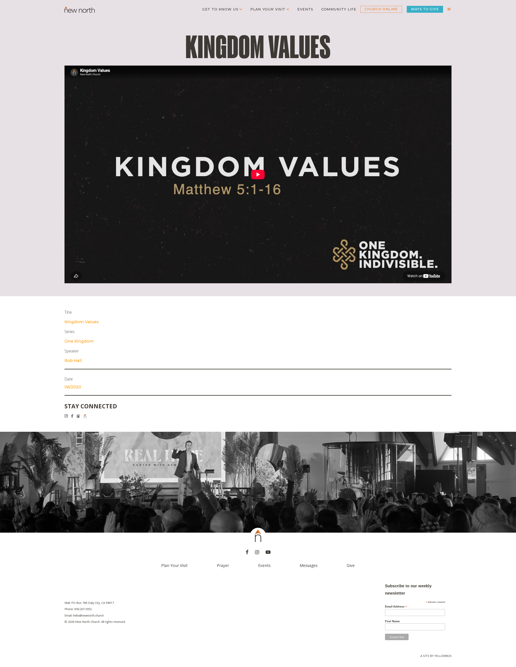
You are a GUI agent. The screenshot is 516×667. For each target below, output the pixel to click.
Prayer (223, 565)
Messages (308, 565)
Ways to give (425, 9)
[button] (222, 9)
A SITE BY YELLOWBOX (436, 656)
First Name (392, 621)
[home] (79, 9)
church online (381, 9)
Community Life (338, 9)
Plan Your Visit (174, 565)
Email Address (396, 606)
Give (351, 565)
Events (305, 9)
